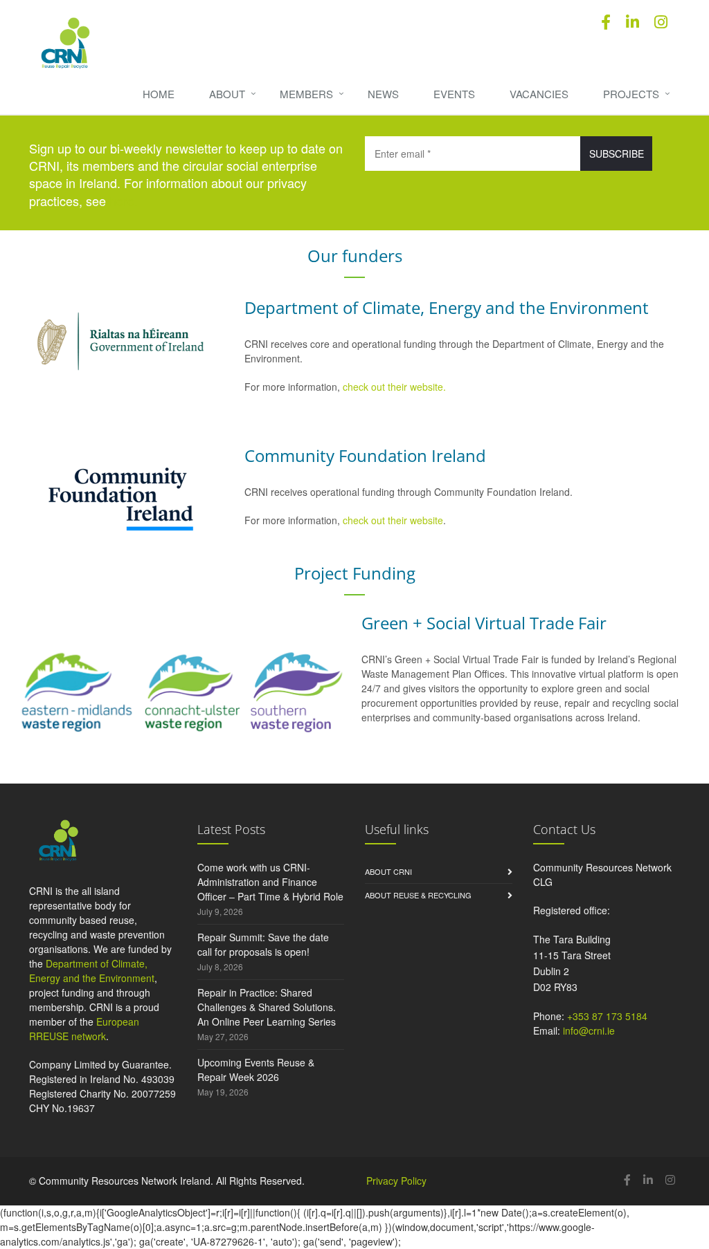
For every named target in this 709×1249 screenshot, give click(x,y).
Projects (631, 93)
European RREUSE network (84, 1029)
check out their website (393, 520)
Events (454, 93)
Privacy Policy (396, 1180)
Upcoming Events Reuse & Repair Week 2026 (255, 1069)
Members (306, 93)
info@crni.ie (589, 1030)
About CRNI (388, 871)
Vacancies (539, 93)
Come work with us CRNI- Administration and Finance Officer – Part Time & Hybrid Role (270, 881)
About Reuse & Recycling (418, 894)
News (383, 93)
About (227, 93)
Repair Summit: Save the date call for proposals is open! (263, 944)
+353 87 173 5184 (607, 1016)
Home (158, 93)
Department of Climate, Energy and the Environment (91, 970)
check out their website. (396, 387)
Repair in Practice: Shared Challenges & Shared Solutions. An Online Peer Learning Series (266, 1007)
